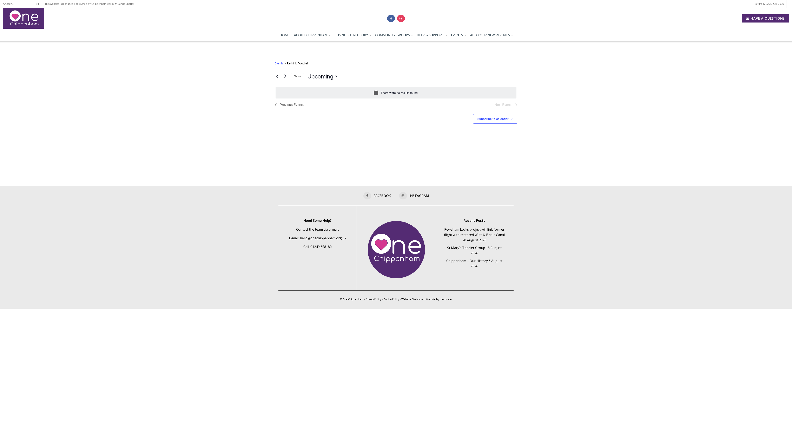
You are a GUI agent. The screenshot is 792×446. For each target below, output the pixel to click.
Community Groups (392, 35)
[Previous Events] (277, 76)
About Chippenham (311, 35)
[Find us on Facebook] (391, 18)
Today (297, 76)
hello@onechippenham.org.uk (323, 238)
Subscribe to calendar (492, 119)
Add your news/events (490, 35)
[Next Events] (285, 76)
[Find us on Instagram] (401, 18)
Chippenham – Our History (467, 261)
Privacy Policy (373, 299)
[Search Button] (37, 4)
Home (284, 35)
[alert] (396, 92)
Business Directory (351, 35)
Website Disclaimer (412, 299)
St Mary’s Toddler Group (466, 248)
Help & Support (430, 35)
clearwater (446, 299)
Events (457, 35)
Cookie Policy (391, 299)
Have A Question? (767, 18)
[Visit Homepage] (23, 18)
